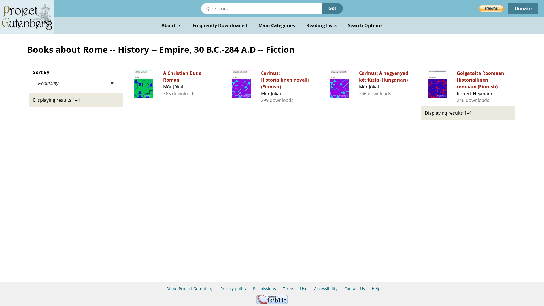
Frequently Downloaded (219, 25)
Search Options (365, 25)
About (171, 25)
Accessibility (326, 288)
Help (376, 288)
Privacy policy (233, 288)
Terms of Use (295, 288)
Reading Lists (321, 25)
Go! (332, 8)
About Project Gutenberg (190, 288)
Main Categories (276, 25)
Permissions (264, 288)
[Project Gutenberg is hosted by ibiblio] (272, 302)
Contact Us (354, 288)
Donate (523, 8)
